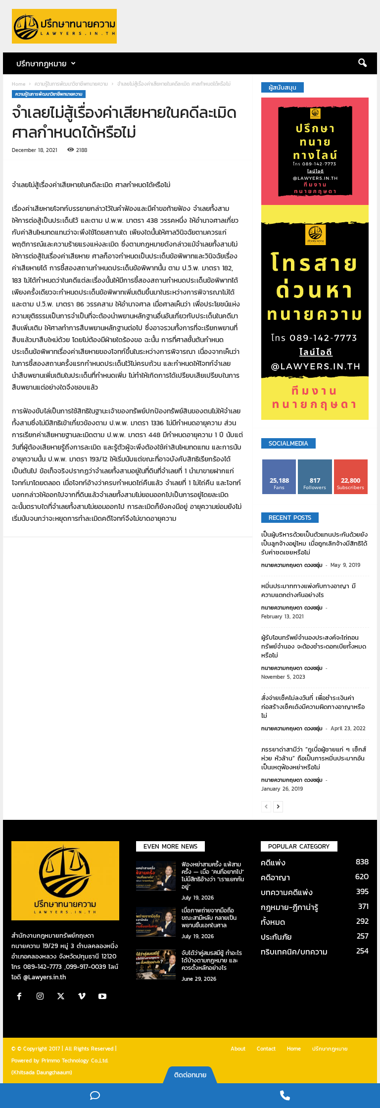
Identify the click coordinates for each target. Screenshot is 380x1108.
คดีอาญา (275, 877)
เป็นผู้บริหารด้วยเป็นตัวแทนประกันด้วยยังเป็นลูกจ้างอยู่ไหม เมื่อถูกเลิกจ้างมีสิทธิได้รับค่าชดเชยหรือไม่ (314, 543)
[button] (362, 63)
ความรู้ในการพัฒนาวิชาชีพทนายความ (71, 84)
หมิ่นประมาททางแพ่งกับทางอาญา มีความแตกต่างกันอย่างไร (308, 590)
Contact (266, 1049)
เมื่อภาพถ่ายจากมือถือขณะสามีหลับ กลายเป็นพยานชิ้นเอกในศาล (209, 918)
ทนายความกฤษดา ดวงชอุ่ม (292, 565)
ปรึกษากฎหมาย (330, 1049)
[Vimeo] (84, 997)
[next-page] (278, 806)
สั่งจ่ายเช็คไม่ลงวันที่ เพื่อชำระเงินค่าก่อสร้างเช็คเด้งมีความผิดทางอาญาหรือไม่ (313, 706)
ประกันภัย (276, 937)
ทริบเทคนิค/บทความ (294, 951)
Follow (315, 463)
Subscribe (350, 463)
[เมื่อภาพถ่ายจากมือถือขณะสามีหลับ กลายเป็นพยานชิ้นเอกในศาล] (156, 922)
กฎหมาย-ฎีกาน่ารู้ (289, 907)
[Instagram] (42, 997)
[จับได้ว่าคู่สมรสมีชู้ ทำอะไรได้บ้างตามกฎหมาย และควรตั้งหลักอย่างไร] (156, 964)
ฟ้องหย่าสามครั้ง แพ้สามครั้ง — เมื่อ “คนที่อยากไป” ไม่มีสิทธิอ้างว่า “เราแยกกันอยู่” (213, 875)
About (238, 1049)
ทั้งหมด (273, 922)
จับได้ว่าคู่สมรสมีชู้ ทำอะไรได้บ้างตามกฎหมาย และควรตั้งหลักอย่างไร (212, 960)
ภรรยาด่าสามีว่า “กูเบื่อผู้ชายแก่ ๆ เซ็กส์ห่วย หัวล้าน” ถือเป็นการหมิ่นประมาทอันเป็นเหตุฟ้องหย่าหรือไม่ (313, 758)
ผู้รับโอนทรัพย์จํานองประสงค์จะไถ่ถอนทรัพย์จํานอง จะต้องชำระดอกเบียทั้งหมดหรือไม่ (313, 646)
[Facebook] (21, 997)
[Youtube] (104, 997)
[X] (63, 997)
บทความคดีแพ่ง (287, 892)
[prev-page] (266, 806)
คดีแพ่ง (273, 862)
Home (18, 84)
